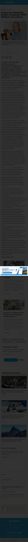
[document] (14, 271)
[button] (26, 268)
